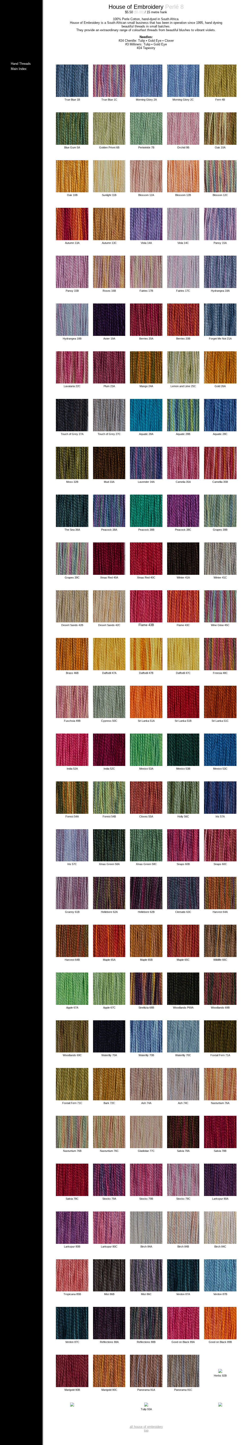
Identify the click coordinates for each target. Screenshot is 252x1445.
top (146, 1430)
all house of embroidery (146, 1427)
